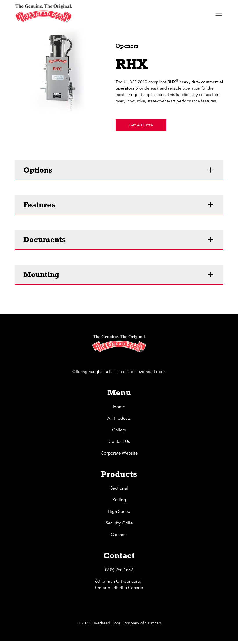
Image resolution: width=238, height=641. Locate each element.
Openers (119, 535)
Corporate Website (119, 453)
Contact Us (119, 442)
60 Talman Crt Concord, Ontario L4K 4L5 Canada (119, 584)
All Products (119, 418)
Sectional (119, 488)
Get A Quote (141, 125)
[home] (44, 13)
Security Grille (119, 523)
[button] (89, 86)
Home (119, 407)
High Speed (119, 511)
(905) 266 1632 (119, 570)
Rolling (119, 500)
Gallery (119, 430)
